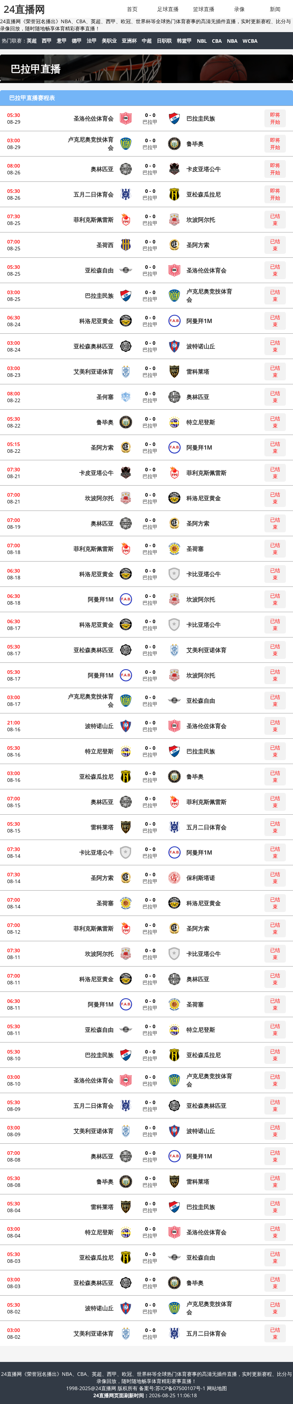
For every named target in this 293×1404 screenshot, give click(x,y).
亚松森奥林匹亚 (94, 346)
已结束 (275, 219)
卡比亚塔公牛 (204, 574)
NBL (202, 40)
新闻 (275, 8)
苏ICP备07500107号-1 (181, 1388)
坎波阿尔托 (201, 220)
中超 (147, 40)
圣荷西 (105, 245)
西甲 (47, 40)
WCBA (250, 40)
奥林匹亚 (102, 169)
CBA (217, 40)
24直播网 (24, 9)
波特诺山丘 (201, 346)
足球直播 (168, 8)
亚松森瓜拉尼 (204, 194)
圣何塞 (105, 397)
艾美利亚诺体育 (94, 371)
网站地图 (217, 1388)
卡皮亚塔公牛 (204, 169)
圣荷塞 (195, 549)
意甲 (62, 40)
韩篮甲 (184, 40)
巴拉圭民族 (201, 118)
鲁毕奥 (195, 144)
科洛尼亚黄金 (96, 321)
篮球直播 (203, 8)
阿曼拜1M (199, 321)
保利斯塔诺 (201, 878)
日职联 (164, 40)
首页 (132, 8)
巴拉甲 (150, 121)
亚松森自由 (99, 270)
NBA (232, 40)
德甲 (77, 40)
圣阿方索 (198, 245)
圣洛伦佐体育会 (94, 118)
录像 (239, 8)
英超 (32, 40)
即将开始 (275, 118)
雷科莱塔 (198, 371)
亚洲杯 (129, 40)
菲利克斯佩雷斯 (94, 220)
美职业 (109, 40)
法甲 (92, 40)
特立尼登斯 (201, 422)
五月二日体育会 (94, 194)
